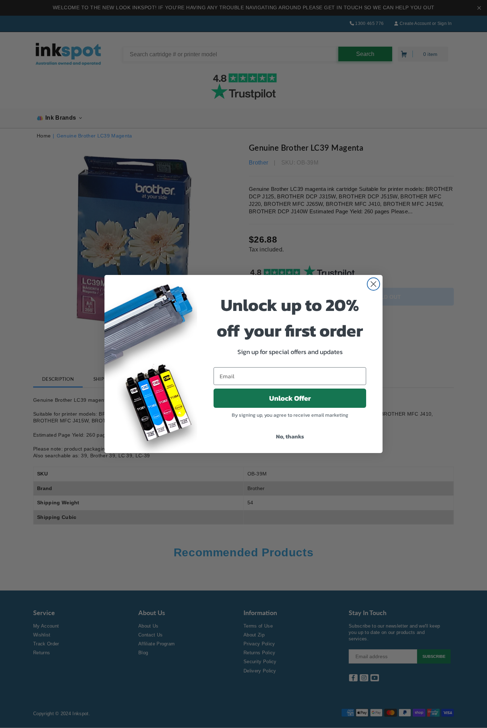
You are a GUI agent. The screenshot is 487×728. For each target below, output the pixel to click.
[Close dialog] (373, 284)
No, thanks (290, 436)
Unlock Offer (290, 398)
